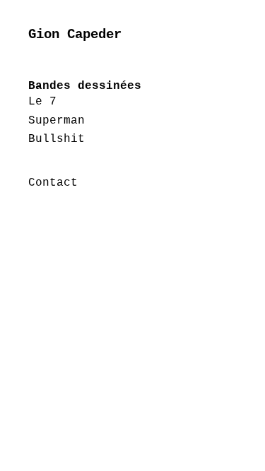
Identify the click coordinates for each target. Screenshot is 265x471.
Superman (56, 120)
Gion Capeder (75, 34)
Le (38, 101)
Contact (53, 183)
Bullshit (56, 139)
